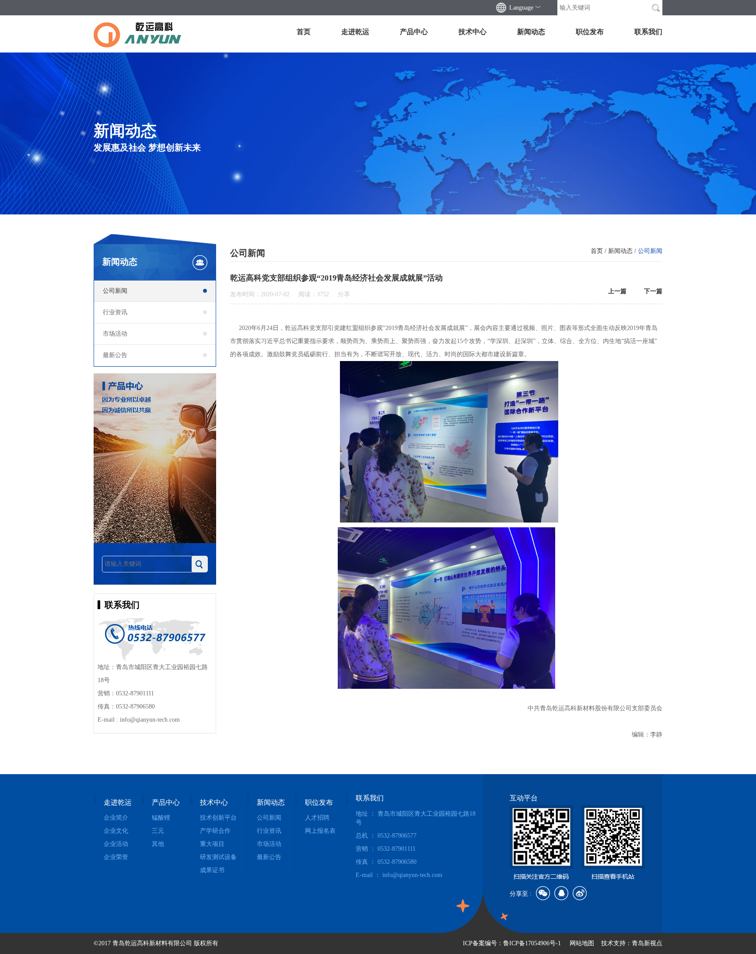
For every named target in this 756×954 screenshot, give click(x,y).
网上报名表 (320, 831)
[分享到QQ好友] (561, 893)
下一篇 (653, 291)
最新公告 (115, 355)
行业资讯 (115, 312)
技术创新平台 (218, 817)
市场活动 (115, 333)
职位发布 (590, 31)
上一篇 (617, 291)
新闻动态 (531, 31)
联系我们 (648, 31)
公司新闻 (115, 291)
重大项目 (212, 844)
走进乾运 (355, 31)
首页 (304, 31)
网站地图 (582, 943)
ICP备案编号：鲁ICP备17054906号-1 (512, 943)
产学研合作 (215, 831)
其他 (158, 844)
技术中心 (472, 31)
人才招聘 (317, 817)
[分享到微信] (543, 893)
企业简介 (116, 817)
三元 (158, 831)
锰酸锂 (161, 817)
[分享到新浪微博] (580, 893)
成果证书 (212, 870)
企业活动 (116, 844)
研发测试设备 (218, 857)
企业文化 (116, 831)
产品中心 (414, 31)
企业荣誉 (116, 857)
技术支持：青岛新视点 (631, 943)
